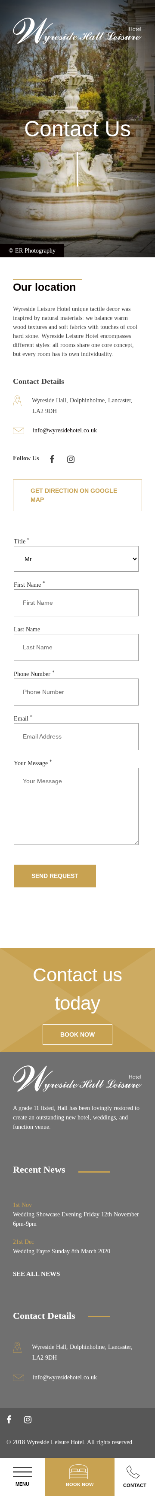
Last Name (27, 629)
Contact (134, 1485)
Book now (77, 1034)
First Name (29, 585)
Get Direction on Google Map (74, 495)
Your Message (33, 763)
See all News (36, 1273)
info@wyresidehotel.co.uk (65, 430)
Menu (22, 1484)
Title (22, 541)
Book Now (79, 1484)
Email (23, 718)
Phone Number (34, 674)
